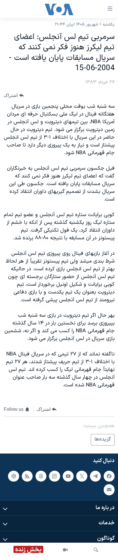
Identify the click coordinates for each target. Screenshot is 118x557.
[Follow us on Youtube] (68, 476)
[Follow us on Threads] (41, 476)
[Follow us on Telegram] (95, 476)
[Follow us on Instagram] (54, 476)
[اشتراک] (109, 489)
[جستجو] (96, 550)
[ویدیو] (65, 550)
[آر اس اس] (27, 476)
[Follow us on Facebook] (109, 476)
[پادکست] (13, 476)
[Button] (14, 95)
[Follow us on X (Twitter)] (81, 476)
